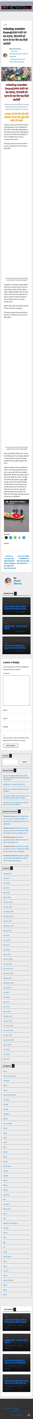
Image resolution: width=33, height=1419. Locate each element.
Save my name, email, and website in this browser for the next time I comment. (16, 739)
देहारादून (5, 1161)
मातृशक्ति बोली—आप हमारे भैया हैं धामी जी (15, 627)
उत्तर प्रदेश (6, 1100)
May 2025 (6, 945)
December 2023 (8, 1025)
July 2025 (6, 935)
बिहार (4, 1218)
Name (5, 710)
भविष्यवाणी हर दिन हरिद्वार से (10, 1223)
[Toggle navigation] (15, 13)
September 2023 (8, 1040)
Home (12, 1415)
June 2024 (6, 997)
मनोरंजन (5, 1233)
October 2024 (7, 978)
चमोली (5, 1138)
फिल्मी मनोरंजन (7, 1209)
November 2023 (8, 1030)
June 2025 (6, 940)
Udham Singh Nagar (9, 1076)
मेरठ (4, 1247)
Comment (6, 673)
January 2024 (7, 1021)
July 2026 (6, 878)
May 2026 (6, 888)
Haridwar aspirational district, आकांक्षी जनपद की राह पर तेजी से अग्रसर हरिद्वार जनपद (15, 839)
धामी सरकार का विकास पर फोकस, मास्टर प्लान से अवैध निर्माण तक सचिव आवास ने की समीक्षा (16, 1383)
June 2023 (6, 1054)
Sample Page (18, 1415)
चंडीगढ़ (5, 1133)
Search (6, 756)
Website (5, 727)
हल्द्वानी (5, 1294)
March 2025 (7, 954)
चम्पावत (5, 1142)
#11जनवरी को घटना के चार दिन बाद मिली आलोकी (19, 55)
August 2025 (7, 930)
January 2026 (7, 907)
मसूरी (4, 1237)
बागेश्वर (5, 1214)
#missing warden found (17, 59)
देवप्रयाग (5, 1152)
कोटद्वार (5, 1128)
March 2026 (7, 897)
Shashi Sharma (16, 49)
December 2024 (8, 968)
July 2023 (6, 1049)
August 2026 (7, 873)
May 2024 (6, 1002)
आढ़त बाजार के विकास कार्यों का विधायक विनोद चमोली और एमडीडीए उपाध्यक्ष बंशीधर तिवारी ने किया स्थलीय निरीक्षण (16, 778)
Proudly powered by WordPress (11, 1408)
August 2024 (7, 987)
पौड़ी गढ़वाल (6, 1204)
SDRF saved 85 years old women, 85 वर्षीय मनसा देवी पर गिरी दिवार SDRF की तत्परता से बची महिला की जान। (15, 830)
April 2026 (6, 892)
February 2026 (8, 902)
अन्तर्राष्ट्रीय (6, 1081)
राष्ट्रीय (5, 1252)
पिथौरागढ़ (5, 1190)
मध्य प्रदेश (6, 1228)
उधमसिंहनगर (6, 1114)
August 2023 (7, 1045)
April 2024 (6, 1006)
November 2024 (8, 973)
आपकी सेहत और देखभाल (9, 1095)
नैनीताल (5, 1180)
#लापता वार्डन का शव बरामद (17, 62)
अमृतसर (5, 1085)
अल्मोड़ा (5, 1090)
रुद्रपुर (5, 1266)
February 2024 (8, 1016)
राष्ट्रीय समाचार (7, 1256)
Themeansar (16, 1410)
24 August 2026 (11, 1325)
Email (5, 718)
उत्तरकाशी (5, 1104)
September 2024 (8, 983)
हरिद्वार (5, 1290)
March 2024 (7, 1011)
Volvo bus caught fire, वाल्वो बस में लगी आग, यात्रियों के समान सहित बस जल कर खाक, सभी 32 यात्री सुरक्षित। (16, 849)
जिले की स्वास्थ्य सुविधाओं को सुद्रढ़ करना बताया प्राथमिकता (15, 646)
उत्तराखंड (5, 24)
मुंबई (4, 1242)
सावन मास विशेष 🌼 (8, 1280)
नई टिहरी (5, 1171)
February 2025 (8, 959)
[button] (27, 13)
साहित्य (5, 1285)
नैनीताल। (5, 1185)
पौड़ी (4, 1199)
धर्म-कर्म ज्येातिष (7, 1166)
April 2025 (6, 949)
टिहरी (4, 1147)
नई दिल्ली (5, 1176)
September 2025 (8, 926)
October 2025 (7, 921)
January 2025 (7, 964)
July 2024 (6, 992)
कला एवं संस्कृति (7, 1123)
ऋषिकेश (5, 1119)
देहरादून (5, 1157)
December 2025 (8, 911)
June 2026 (6, 883)
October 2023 (7, 1035)
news (5, 1071)
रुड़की (4, 1261)
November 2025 (8, 916)
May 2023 (6, 1059)
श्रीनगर (5, 1275)
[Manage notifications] (28, 1415)
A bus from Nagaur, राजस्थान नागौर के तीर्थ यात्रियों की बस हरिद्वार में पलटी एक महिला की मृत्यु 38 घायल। (16, 858)
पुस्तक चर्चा (6, 1195)
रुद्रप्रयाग (6, 1271)
